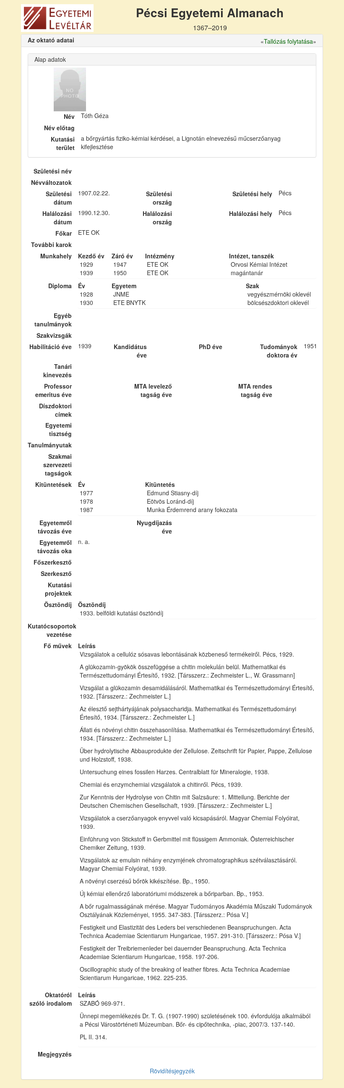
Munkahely (56, 256)
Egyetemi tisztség (58, 429)
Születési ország (159, 197)
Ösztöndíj (58, 604)
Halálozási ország (157, 217)
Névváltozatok (51, 182)
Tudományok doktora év (278, 350)
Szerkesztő (56, 573)
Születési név (53, 171)
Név (69, 116)
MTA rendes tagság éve (255, 390)
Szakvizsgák (54, 335)
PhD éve (210, 346)
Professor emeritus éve (53, 390)
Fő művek (58, 645)
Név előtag (59, 128)
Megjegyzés (55, 1054)
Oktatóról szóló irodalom (50, 999)
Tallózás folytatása (288, 41)
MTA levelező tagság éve (153, 390)
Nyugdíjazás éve (154, 526)
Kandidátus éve (130, 350)
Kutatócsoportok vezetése (50, 630)
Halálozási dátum (57, 217)
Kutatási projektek (58, 589)
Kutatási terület (63, 143)
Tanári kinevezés (57, 370)
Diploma (60, 285)
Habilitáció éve (50, 346)
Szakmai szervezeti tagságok (57, 464)
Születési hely (252, 193)
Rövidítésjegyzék (172, 1071)
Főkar (63, 233)
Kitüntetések (53, 484)
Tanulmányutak (50, 445)
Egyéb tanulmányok (53, 319)
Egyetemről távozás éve (55, 526)
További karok (51, 244)
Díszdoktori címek (55, 410)
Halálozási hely (250, 213)
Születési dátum (59, 197)
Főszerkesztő (53, 562)
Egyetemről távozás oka (54, 546)
